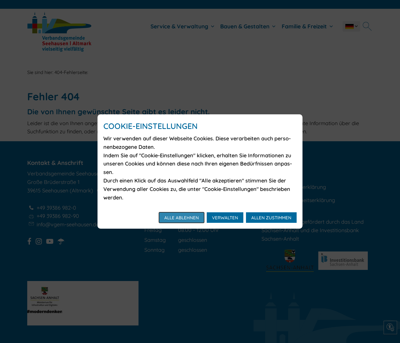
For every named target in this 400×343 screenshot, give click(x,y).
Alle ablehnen (181, 217)
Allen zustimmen (271, 217)
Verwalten (225, 217)
